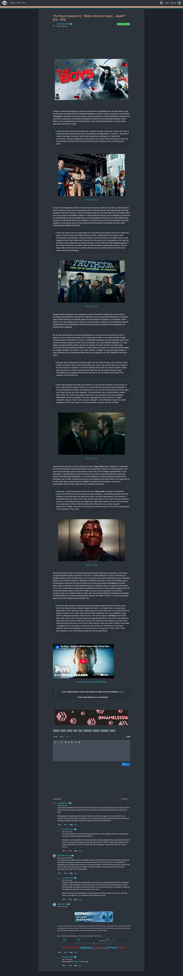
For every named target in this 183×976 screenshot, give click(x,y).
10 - (108, 940)
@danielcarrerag (63, 855)
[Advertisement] (91, 41)
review (69, 730)
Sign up (173, 3)
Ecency (98, 948)
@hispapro (61, 904)
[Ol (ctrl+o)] (68, 742)
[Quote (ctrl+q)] (65, 742)
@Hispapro (86, 947)
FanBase (64, 940)
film (75, 730)
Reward (125, 799)
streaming (104, 730)
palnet (112, 730)
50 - (110, 940)
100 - (112, 940)
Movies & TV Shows (123, 24)
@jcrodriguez (62, 803)
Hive (64, 939)
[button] (179, 3)
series (63, 730)
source (121, 692)
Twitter (107, 939)
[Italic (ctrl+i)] (58, 742)
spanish (56, 730)
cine (80, 730)
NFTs (18, 3)
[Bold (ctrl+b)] (55, 742)
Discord (78, 939)
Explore (12, 3)
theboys (96, 730)
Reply (126, 764)
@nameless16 (62, 24)
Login (167, 3)
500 (115, 940)
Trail (78, 940)
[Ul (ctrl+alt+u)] (71, 742)
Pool (23, 3)
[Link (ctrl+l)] (76, 742)
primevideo (87, 730)
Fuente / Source (91, 200)
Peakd (104, 948)
